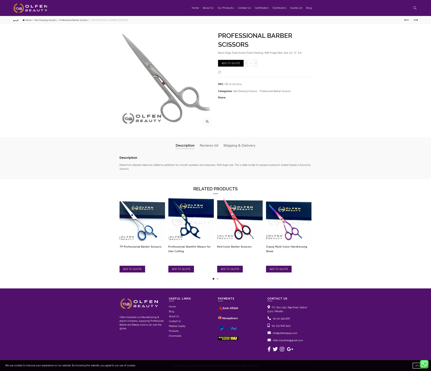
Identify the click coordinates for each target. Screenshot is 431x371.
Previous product (407, 20)
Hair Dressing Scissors (46, 20)
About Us (208, 8)
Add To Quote (231, 63)
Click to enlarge (207, 121)
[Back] (16, 20)
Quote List (296, 8)
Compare (227, 72)
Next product (415, 20)
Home (195, 8)
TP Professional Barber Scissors (140, 246)
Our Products (225, 8)
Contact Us (244, 8)
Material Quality (177, 326)
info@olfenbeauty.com (285, 333)
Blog (309, 8)
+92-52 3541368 (281, 318)
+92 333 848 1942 (281, 325)
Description (185, 145)
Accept (419, 365)
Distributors (279, 8)
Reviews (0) (209, 145)
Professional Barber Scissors (74, 20)
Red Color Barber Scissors (234, 246)
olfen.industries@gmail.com (288, 340)
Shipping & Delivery (239, 145)
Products (174, 331)
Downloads (175, 336)
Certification (262, 8)
